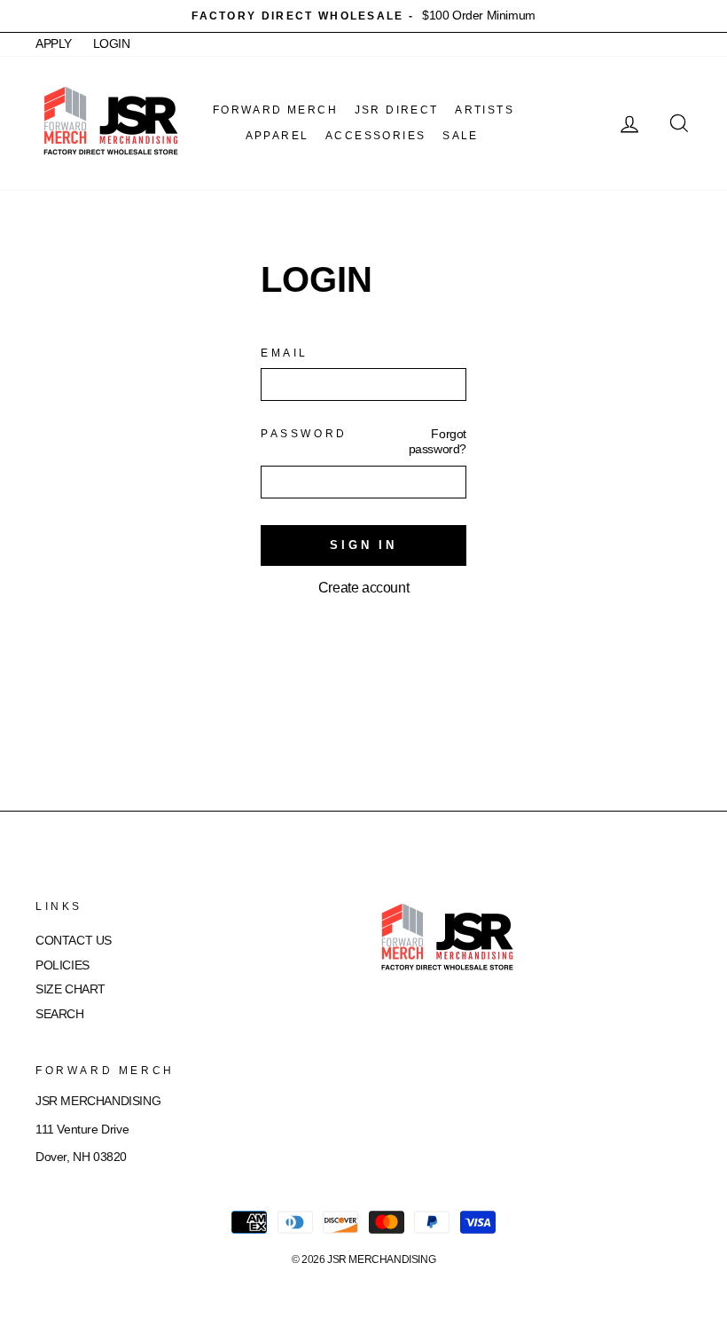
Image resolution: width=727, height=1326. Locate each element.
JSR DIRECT (397, 110)
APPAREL (277, 135)
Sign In (363, 545)
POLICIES (62, 965)
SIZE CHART (70, 989)
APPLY (53, 44)
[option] (363, 16)
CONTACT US (73, 940)
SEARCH (59, 1014)
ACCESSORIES (375, 135)
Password (304, 434)
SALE (460, 135)
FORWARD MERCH (275, 110)
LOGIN (111, 44)
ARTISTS (484, 110)
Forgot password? (437, 441)
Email (285, 353)
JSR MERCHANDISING (381, 1259)
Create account (363, 587)
